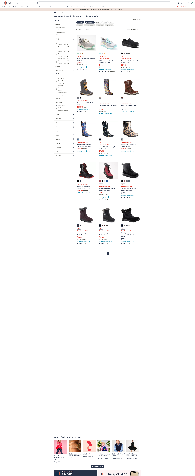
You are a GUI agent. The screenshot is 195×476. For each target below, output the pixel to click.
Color (57, 135)
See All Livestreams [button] (97, 466)
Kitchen (86, 6)
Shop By (59, 102)
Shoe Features (60, 70)
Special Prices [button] (110, 25)
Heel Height (59, 123)
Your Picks (4, 6)
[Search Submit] (169, 3)
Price (57, 131)
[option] (97, 9)
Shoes (63, 6)
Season (58, 139)
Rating (57, 151)
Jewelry (58, 6)
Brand (57, 114)
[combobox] (102, 3)
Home (72, 6)
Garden (40, 6)
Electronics (79, 6)
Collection (58, 147)
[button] (179, 3)
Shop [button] (17, 3)
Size (57, 39)
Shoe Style (58, 118)
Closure (58, 143)
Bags (68, 6)
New (10, 6)
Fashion (46, 6)
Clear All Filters (137, 19)
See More (57, 66)
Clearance (34, 6)
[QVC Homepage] (55, 13)
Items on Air (32, 3)
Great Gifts (59, 156)
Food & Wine (93, 6)
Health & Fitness (102, 6)
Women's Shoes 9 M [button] (90, 25)
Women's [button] (80, 25)
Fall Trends (16, 6)
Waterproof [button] (100, 25)
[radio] (78, 53)
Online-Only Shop (25, 6)
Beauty (52, 6)
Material (58, 127)
